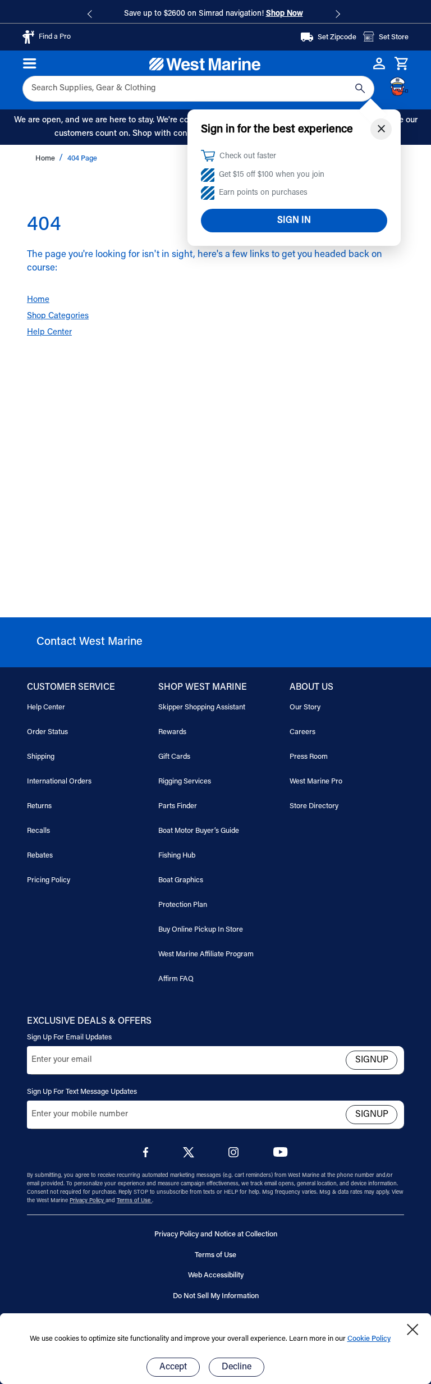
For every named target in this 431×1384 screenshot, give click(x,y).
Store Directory (314, 806)
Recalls (38, 831)
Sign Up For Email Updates (69, 1037)
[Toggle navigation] (30, 63)
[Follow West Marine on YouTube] (280, 1155)
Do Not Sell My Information (216, 1296)
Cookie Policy (369, 1338)
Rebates (40, 855)
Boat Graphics (180, 880)
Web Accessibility (216, 1275)
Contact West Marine (89, 642)
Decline (236, 1367)
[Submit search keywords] (360, 88)
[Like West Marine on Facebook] (148, 1155)
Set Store (394, 37)
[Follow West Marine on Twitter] (191, 1156)
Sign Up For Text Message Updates (82, 1092)
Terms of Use (134, 1201)
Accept (173, 1367)
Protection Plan (182, 905)
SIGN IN (294, 220)
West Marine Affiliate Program (206, 954)
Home (46, 158)
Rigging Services (184, 781)
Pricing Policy (48, 880)
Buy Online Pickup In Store (200, 929)
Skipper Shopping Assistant (201, 707)
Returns (39, 806)
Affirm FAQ (176, 979)
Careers (302, 732)
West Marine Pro (316, 781)
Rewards (172, 732)
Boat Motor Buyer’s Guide (198, 831)
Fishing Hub (176, 855)
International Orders (59, 781)
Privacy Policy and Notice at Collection (215, 1234)
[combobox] (185, 88)
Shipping (40, 756)
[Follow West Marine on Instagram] (235, 1155)
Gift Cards (174, 756)
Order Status (47, 732)
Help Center (49, 332)
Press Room (309, 756)
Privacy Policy (88, 1201)
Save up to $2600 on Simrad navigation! (213, 14)
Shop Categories (58, 316)
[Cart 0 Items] (402, 64)
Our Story (305, 707)
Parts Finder (177, 806)
